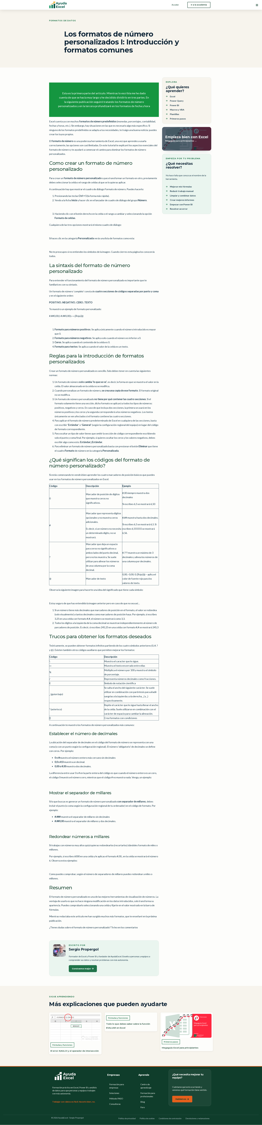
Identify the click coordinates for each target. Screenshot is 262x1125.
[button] (256, 5)
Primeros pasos (171, 1042)
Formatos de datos (62, 20)
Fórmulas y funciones (62, 1045)
